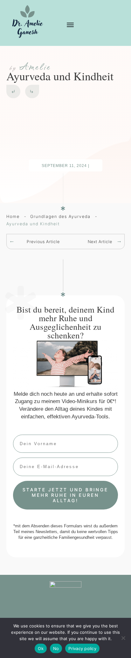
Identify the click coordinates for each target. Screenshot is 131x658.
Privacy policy (82, 648)
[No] (123, 638)
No (56, 648)
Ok (41, 648)
